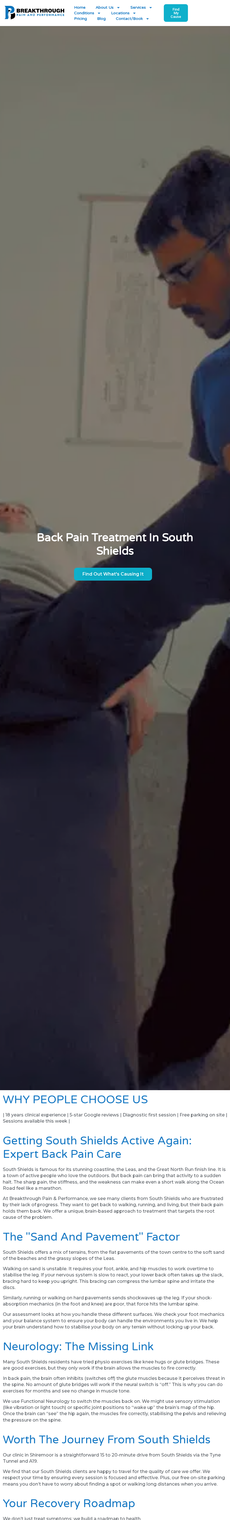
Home (80, 7)
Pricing (80, 18)
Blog (101, 18)
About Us (105, 7)
